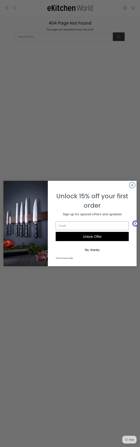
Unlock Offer (92, 236)
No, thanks (92, 249)
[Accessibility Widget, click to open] (135, 224)
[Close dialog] (132, 185)
